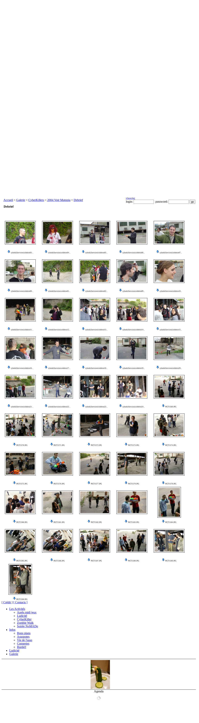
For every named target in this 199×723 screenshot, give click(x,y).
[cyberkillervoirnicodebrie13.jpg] (94, 309)
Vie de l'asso (24, 640)
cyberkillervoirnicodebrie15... (171, 330)
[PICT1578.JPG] (131, 464)
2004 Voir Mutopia (58, 200)
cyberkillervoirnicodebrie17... (59, 368)
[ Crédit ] (7, 602)
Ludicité (22, 615)
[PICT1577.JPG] (94, 464)
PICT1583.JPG (133, 522)
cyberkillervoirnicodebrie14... (133, 330)
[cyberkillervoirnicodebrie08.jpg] (20, 271)
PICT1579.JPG (170, 484)
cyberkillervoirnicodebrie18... (96, 368)
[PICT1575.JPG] (20, 464)
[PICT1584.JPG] (169, 502)
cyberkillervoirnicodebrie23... (96, 407)
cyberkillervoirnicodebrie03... (22, 253)
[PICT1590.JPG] (20, 579)
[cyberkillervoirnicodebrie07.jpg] (169, 232)
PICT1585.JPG (22, 561)
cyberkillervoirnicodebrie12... (59, 330)
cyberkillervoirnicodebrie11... (22, 330)
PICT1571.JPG (59, 445)
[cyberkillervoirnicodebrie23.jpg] (94, 386)
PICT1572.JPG (96, 445)
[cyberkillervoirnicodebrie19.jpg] (131, 348)
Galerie (20, 200)
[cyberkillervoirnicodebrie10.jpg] (169, 271)
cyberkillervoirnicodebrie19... (133, 368)
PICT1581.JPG (59, 522)
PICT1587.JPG (96, 561)
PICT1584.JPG (170, 522)
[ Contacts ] (20, 602)
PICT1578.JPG (133, 484)
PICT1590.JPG (22, 599)
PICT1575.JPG (22, 484)
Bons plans (23, 633)
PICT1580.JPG (22, 522)
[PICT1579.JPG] (169, 464)
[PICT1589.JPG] (169, 541)
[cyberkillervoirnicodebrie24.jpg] (131, 386)
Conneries (23, 643)
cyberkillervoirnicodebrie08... (22, 291)
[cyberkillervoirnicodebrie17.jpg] (57, 348)
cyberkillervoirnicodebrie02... (96, 291)
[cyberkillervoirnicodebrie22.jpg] (57, 386)
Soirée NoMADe (27, 626)
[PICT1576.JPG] (57, 464)
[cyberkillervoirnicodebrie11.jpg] (20, 309)
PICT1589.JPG (170, 561)
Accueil (8, 200)
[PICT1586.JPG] (57, 541)
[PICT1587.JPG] (94, 541)
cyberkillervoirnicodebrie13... (96, 330)
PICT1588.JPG (133, 561)
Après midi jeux (26, 612)
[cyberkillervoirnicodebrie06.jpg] (131, 232)
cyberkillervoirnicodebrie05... (96, 253)
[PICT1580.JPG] (20, 502)
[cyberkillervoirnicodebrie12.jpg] (57, 309)
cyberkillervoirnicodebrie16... (22, 368)
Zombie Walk (25, 622)
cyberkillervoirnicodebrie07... (171, 253)
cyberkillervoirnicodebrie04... (59, 253)
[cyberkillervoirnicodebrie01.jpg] (57, 271)
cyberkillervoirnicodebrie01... (59, 291)
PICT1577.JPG (96, 484)
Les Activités (17, 609)
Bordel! (21, 647)
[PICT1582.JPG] (94, 502)
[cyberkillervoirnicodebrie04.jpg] (57, 232)
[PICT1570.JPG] (20, 425)
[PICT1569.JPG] (169, 386)
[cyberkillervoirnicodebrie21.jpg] (20, 386)
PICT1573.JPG (133, 445)
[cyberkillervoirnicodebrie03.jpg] (20, 232)
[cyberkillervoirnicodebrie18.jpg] (94, 348)
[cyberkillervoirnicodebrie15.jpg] (169, 309)
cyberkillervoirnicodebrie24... (133, 407)
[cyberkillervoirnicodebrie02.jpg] (94, 271)
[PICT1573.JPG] (131, 425)
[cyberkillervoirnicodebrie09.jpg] (131, 271)
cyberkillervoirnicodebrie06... (133, 253)
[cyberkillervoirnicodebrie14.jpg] (131, 309)
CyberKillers (36, 200)
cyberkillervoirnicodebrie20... (171, 368)
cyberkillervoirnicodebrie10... (171, 291)
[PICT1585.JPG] (20, 541)
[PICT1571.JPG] (57, 425)
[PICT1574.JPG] (169, 425)
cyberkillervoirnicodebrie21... (22, 407)
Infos (12, 629)
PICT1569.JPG (170, 407)
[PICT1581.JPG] (57, 502)
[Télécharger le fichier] (8, 253)
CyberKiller (24, 619)
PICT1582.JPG (96, 522)
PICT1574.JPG (170, 445)
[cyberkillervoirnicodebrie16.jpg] (20, 348)
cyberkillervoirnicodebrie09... (133, 291)
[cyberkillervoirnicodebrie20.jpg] (169, 348)
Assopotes (23, 636)
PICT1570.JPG (22, 445)
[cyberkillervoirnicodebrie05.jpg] (94, 232)
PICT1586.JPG (59, 561)
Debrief (78, 200)
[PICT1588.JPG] (131, 541)
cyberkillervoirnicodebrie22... (59, 407)
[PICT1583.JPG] (131, 502)
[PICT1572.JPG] (94, 425)
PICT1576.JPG (59, 484)
